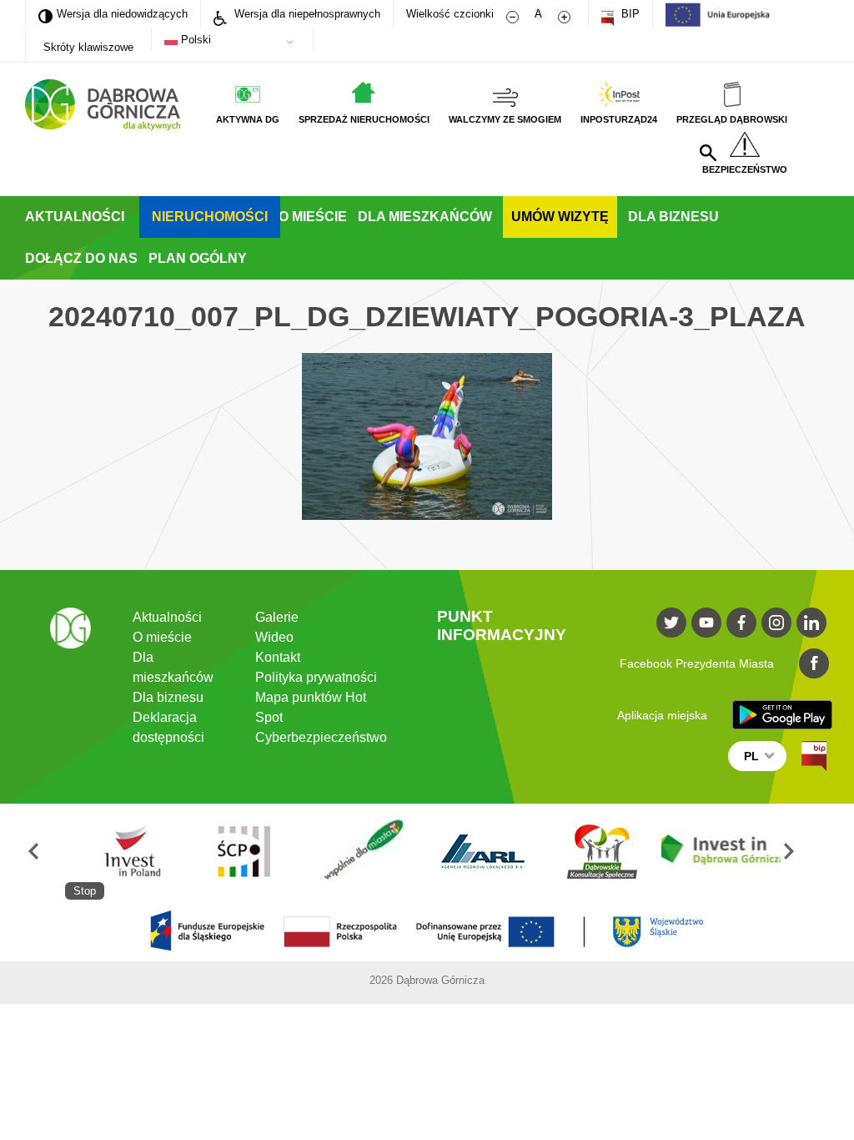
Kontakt (277, 657)
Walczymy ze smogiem (505, 119)
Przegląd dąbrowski (731, 119)
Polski (194, 39)
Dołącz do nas (81, 258)
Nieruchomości (210, 216)
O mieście (313, 216)
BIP (629, 14)
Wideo (274, 637)
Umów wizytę (560, 216)
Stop (84, 891)
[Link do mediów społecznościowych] (671, 623)
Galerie (277, 617)
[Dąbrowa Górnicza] (102, 104)
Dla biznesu (673, 216)
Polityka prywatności (316, 677)
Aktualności (74, 216)
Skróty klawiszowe (88, 47)
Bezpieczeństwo (744, 169)
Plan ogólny (197, 258)
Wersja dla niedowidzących (113, 13)
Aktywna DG (247, 119)
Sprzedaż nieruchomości (364, 119)
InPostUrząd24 (618, 119)
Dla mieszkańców (425, 216)
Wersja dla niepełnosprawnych (305, 14)
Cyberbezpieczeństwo (321, 737)
